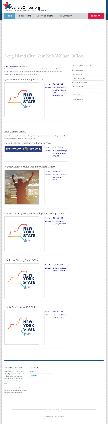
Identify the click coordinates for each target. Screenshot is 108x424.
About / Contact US (45, 16)
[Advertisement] (54, 35)
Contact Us (33, 375)
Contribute (95, 16)
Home (10, 16)
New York (13, 66)
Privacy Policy (65, 16)
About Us (33, 371)
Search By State (24, 16)
